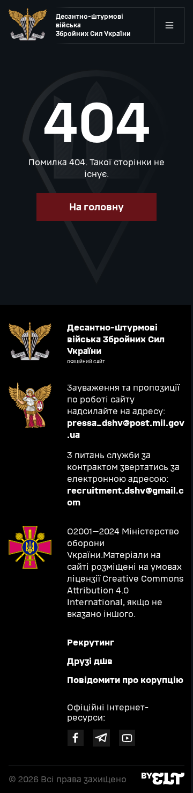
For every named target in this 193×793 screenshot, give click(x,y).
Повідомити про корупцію (125, 680)
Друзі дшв (90, 661)
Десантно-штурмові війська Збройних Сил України (93, 25)
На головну (96, 207)
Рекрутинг (90, 642)
